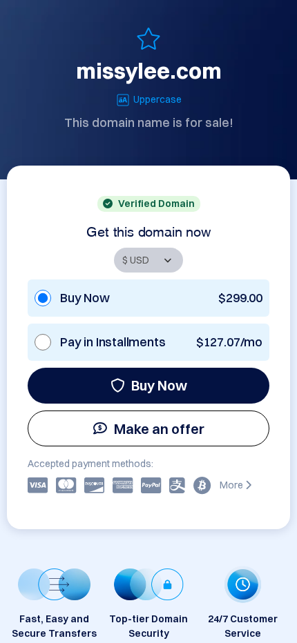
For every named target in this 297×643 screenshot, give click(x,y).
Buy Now (159, 385)
